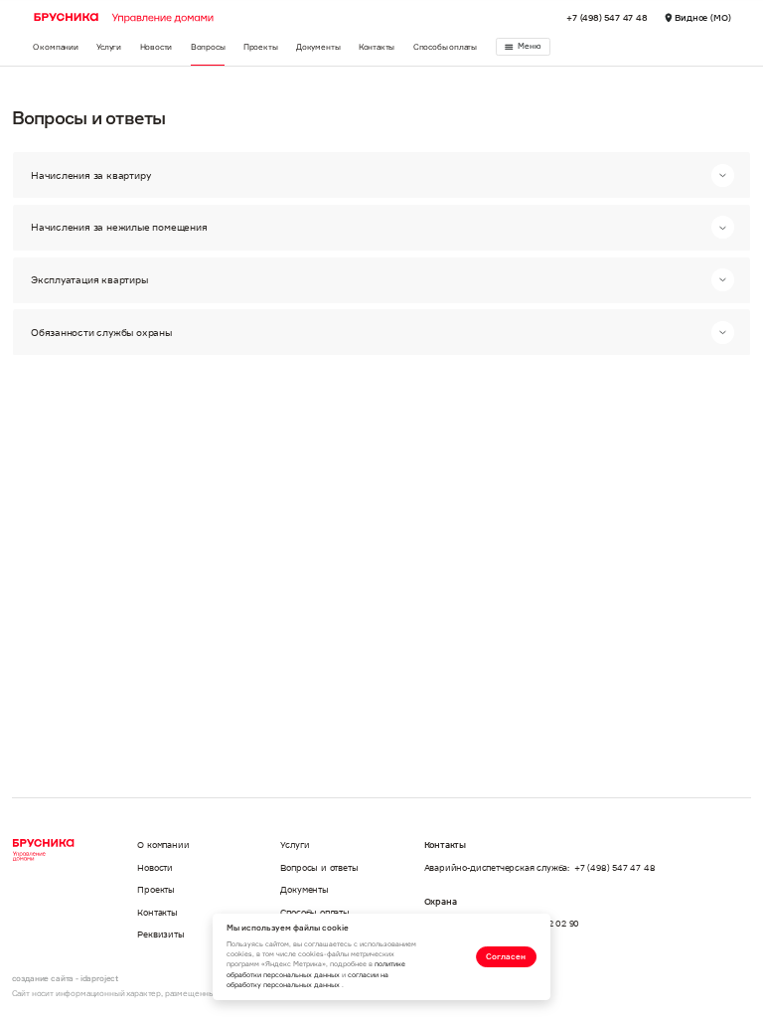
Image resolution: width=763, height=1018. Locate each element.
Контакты (377, 47)
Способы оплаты (445, 47)
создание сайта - (65, 978)
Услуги (108, 47)
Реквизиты (160, 934)
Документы (318, 47)
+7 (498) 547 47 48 (607, 17)
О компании (55, 47)
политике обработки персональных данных (316, 968)
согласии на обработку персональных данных (307, 979)
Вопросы (208, 47)
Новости (156, 47)
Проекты (260, 47)
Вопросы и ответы (319, 867)
